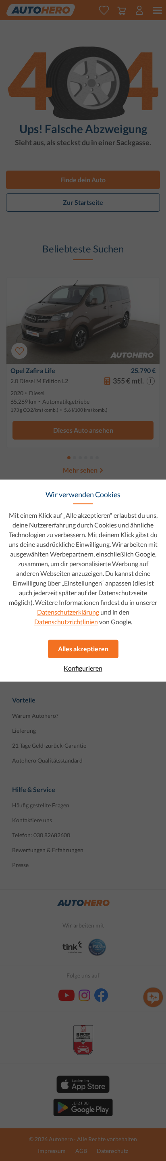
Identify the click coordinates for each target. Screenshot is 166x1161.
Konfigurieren (83, 668)
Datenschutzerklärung (68, 612)
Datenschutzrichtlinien (66, 621)
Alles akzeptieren (83, 648)
